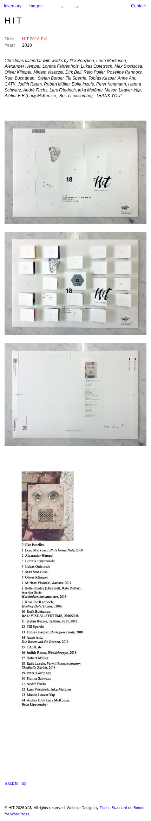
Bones (138, 808)
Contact (138, 6)
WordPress (19, 814)
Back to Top (16, 783)
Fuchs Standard (113, 808)
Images (35, 6)
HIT (14, 20)
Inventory (12, 6)
